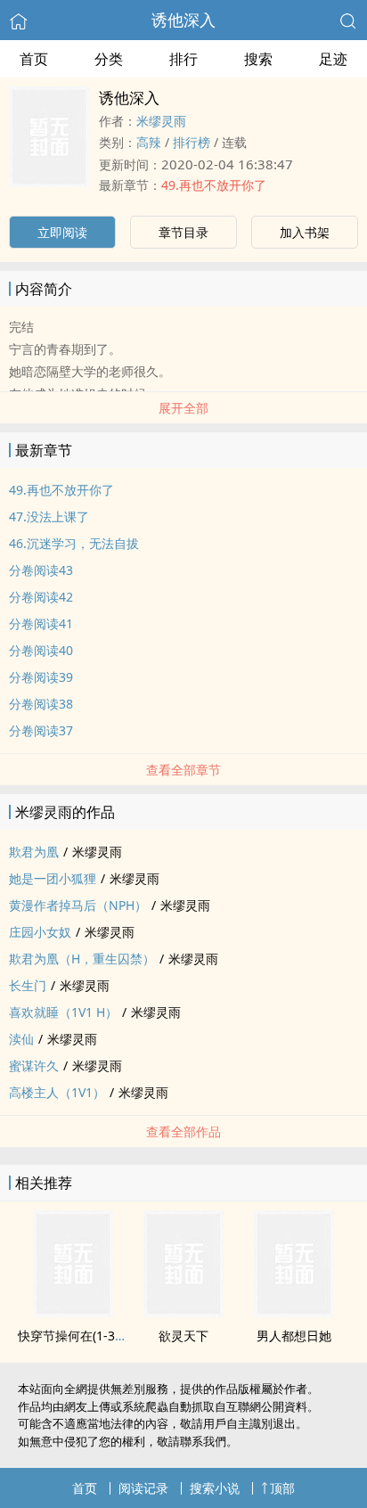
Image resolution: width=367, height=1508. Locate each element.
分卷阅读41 (41, 623)
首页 (34, 59)
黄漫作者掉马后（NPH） (78, 905)
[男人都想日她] (294, 1312)
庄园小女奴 (40, 931)
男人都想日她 (294, 1335)
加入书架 (305, 232)
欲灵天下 (183, 1335)
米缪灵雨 (161, 120)
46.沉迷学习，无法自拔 (74, 543)
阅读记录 (143, 1487)
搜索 (258, 59)
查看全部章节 (183, 769)
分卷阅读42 (41, 596)
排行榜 (191, 142)
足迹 (333, 59)
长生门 (27, 985)
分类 (108, 59)
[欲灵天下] (183, 1312)
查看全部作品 (183, 1131)
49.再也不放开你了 (213, 184)
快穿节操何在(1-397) (75, 1335)
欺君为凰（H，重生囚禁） (82, 958)
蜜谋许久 (34, 1065)
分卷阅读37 (41, 730)
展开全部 (183, 407)
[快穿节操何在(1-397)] (73, 1312)
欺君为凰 (34, 851)
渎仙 (21, 1038)
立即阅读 (62, 232)
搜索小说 (215, 1487)
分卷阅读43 (41, 569)
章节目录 (183, 232)
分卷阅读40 (41, 650)
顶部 (282, 1487)
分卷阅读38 (41, 703)
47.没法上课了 (49, 516)
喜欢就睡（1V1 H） (63, 1012)
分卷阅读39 (41, 676)
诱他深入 (183, 19)
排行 (183, 59)
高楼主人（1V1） (57, 1092)
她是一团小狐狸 (52, 878)
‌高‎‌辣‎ (148, 142)
